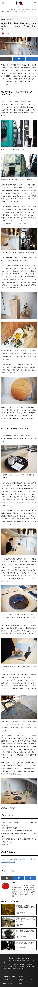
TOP (3, 9)
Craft (18, 9)
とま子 (13, 882)
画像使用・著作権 (7, 983)
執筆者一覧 (22, 976)
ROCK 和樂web (11, 9)
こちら (24, 223)
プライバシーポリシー (8, 979)
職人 (13, 871)
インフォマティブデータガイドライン (26, 979)
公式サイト (4, 844)
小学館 (20, 983)
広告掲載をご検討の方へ (9, 976)
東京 (5, 871)
